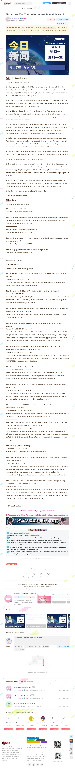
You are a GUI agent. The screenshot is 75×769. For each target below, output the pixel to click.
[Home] (71, 736)
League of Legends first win (23, 695)
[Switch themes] (71, 757)
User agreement (40, 740)
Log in (24, 8)
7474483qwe (16, 706)
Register (29, 8)
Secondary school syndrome (23, 687)
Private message (63, 19)
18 (24, 597)
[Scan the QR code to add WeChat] (71, 749)
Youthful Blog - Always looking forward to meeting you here (36, 747)
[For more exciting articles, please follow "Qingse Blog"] (37, 521)
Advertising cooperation (34, 742)
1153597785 (50, 540)
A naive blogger (14, 18)
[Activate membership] (71, 741)
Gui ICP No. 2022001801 (36, 751)
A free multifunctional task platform (24, 703)
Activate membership (59, 3)
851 (20, 597)
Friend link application (33, 737)
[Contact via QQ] (71, 753)
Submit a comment (63, 646)
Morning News (12, 564)
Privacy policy (31, 740)
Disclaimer (43, 742)
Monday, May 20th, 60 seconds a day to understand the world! (35, 14)
